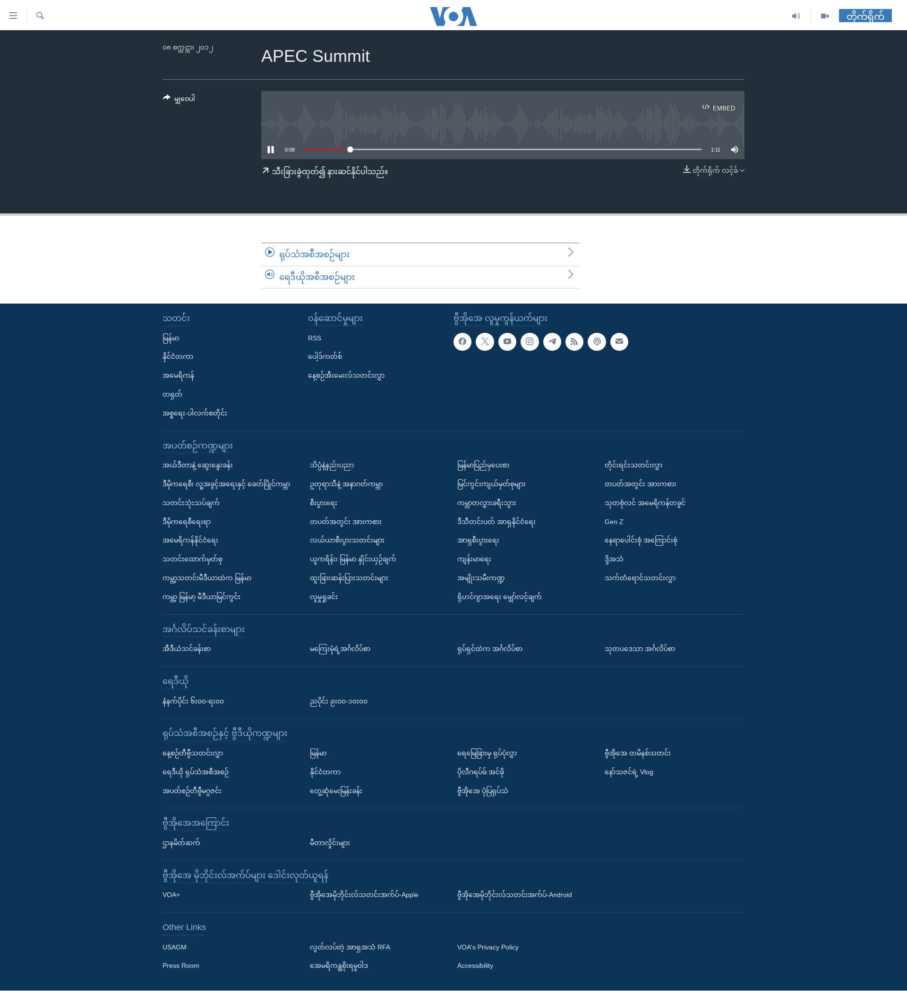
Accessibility (475, 966)
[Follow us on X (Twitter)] (485, 342)
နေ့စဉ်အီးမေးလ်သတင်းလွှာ (346, 375)
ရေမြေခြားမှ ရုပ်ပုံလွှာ (487, 753)
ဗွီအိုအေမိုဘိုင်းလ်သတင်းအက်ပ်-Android (514, 895)
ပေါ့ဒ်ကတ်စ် (325, 357)
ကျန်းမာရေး (474, 559)
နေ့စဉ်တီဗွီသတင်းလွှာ (193, 753)
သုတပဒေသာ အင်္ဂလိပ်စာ (640, 648)
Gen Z (614, 521)
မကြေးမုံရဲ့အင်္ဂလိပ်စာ (340, 648)
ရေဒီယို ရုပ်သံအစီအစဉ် (196, 772)
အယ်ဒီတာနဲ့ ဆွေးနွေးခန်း (198, 465)
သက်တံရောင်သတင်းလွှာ (640, 578)
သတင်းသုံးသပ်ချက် (191, 503)
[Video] (825, 16)
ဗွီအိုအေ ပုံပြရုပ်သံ (482, 791)
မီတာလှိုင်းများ (330, 843)
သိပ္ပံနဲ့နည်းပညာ (332, 465)
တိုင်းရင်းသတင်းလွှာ (633, 465)
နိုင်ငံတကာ (178, 357)
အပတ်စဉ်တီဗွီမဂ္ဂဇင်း (192, 791)
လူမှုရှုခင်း (324, 597)
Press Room (181, 966)
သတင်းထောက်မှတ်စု (192, 559)
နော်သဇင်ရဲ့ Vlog (629, 772)
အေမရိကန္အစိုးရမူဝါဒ (339, 966)
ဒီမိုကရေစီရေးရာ (187, 521)
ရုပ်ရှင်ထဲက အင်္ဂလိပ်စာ (489, 648)
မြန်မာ (171, 338)
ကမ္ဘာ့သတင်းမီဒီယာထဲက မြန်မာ (207, 578)
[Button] (179, 100)
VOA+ (171, 895)
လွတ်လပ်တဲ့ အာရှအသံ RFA (350, 947)
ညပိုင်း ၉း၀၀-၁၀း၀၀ (339, 701)
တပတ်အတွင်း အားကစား (346, 521)
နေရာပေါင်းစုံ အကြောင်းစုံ (641, 540)
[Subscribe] (619, 342)
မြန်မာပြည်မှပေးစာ (483, 465)
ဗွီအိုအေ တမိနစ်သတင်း (638, 753)
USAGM (175, 947)
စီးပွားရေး (323, 503)
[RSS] (574, 342)
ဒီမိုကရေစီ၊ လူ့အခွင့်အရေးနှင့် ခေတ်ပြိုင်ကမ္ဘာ (226, 484)
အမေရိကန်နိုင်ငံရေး (190, 540)
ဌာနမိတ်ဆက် (181, 843)
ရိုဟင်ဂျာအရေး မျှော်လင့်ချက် (499, 597)
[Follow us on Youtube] (507, 342)
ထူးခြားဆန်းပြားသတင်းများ (349, 578)
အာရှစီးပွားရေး (478, 540)
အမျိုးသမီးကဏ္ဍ (481, 578)
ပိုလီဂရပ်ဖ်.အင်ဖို (480, 772)
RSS (314, 338)
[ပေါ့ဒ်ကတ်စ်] (597, 342)
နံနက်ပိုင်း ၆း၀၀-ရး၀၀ (193, 701)
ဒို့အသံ (614, 559)
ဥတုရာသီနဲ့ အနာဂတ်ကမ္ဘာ (346, 484)
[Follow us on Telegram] (552, 342)
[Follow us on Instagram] (530, 342)
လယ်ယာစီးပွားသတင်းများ (347, 540)
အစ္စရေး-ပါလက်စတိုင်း (195, 413)
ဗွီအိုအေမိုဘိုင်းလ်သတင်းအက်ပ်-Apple (364, 895)
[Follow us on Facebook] (462, 342)
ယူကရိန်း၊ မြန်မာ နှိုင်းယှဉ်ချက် (353, 559)
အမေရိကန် (178, 375)
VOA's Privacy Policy (488, 947)
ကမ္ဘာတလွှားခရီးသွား (486, 503)
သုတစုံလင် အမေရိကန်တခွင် (645, 503)
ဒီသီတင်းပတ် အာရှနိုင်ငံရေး (496, 521)
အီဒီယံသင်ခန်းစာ (187, 648)
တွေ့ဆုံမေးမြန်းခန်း (336, 791)
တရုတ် (172, 394)
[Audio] (796, 16)
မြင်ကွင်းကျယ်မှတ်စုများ (491, 484)
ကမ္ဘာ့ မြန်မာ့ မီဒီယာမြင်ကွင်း (201, 597)
